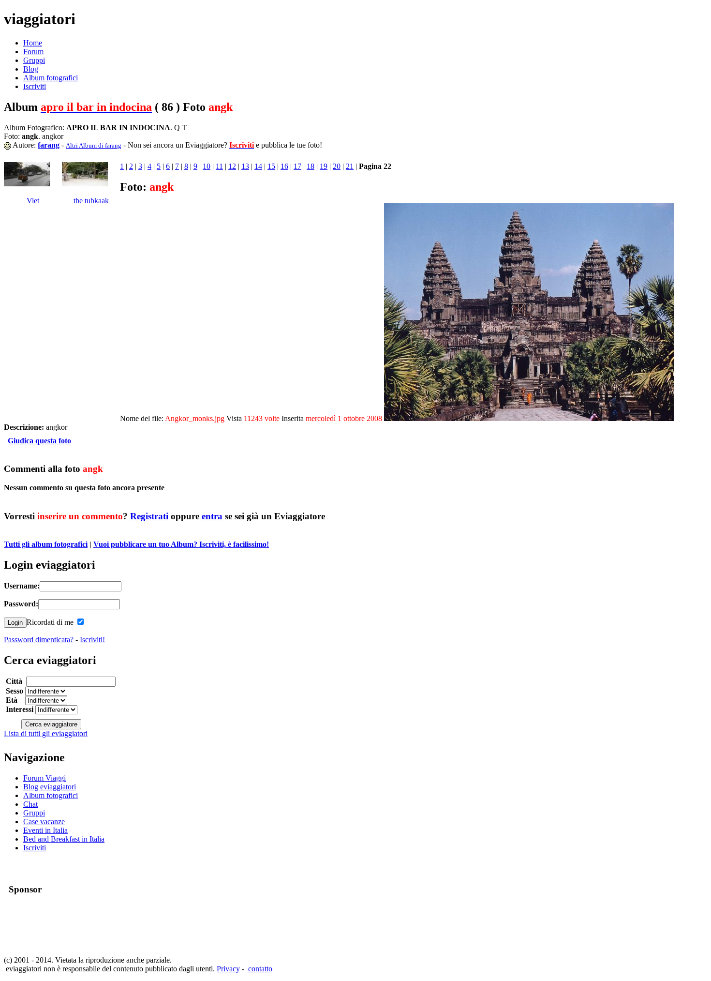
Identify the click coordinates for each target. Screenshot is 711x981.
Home (32, 43)
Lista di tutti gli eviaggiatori (46, 733)
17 (297, 166)
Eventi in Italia (45, 830)
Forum (33, 51)
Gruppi (34, 60)
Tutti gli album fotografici (46, 544)
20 (337, 166)
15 (271, 166)
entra (212, 516)
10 (206, 166)
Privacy (228, 969)
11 (219, 166)
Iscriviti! (92, 639)
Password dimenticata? (39, 639)
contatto (260, 969)
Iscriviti (34, 86)
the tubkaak (91, 200)
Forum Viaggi (44, 778)
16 (284, 166)
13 (245, 166)
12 (232, 166)
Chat (30, 804)
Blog (30, 69)
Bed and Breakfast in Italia (63, 839)
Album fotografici (50, 78)
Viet (33, 200)
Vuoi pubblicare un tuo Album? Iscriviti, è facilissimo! (181, 544)
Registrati (149, 516)
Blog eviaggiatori (49, 787)
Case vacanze (44, 821)
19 (323, 166)
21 (350, 166)
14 (258, 166)
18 (310, 166)
